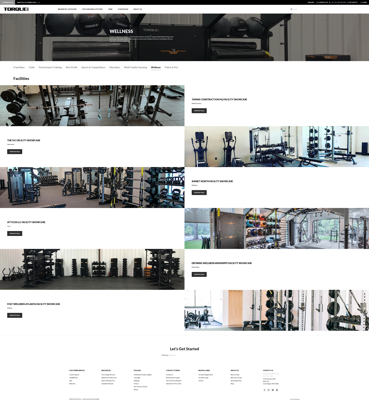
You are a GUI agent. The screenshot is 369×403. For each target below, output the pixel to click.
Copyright (137, 378)
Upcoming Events (236, 380)
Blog (232, 383)
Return (136, 389)
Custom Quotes (74, 375)
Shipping (136, 380)
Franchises (19, 67)
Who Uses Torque (236, 378)
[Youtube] (272, 390)
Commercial (7, 2)
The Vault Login (203, 378)
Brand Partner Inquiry (173, 378)
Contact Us (169, 375)
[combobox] (328, 9)
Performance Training (50, 67)
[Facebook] (264, 390)
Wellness (156, 67)
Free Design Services (108, 375)
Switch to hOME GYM (26, 2)
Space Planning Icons (108, 380)
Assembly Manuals (107, 383)
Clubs (32, 67)
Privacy (136, 383)
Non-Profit (71, 67)
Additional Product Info (109, 378)
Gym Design (123, 9)
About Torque (235, 375)
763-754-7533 (341, 2)
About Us (137, 9)
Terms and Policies (295, 399)
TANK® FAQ (73, 378)
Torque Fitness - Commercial (81, 399)
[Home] (16, 9)
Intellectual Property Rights (143, 375)
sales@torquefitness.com (271, 373)
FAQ (70, 380)
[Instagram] (268, 390)
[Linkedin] (276, 390)
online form (172, 355)
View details (199, 111)
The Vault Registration (205, 375)
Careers (200, 380)
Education (114, 67)
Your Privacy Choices (140, 386)
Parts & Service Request (173, 380)
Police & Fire (171, 67)
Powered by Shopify (94, 399)
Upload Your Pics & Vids (173, 383)
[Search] (292, 9)
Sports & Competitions (93, 67)
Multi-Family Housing (135, 67)
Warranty (72, 383)
